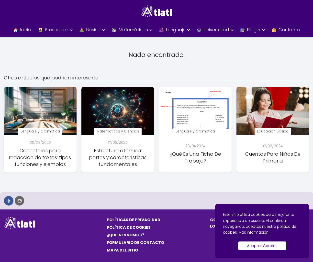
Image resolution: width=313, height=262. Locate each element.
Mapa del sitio (122, 250)
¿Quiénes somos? (125, 235)
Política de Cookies (129, 227)
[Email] (19, 201)
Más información (253, 232)
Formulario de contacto (135, 242)
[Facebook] (8, 201)
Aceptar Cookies (262, 245)
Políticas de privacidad (133, 220)
